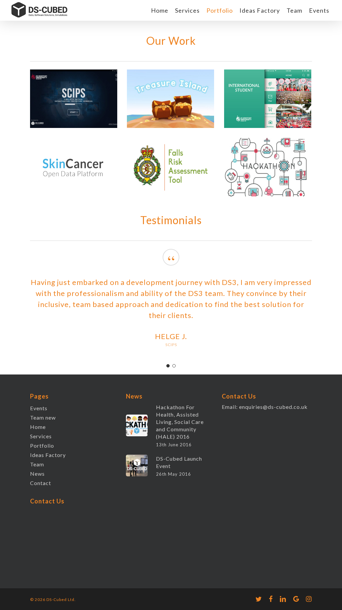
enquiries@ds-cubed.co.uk (273, 407)
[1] (168, 365)
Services (41, 436)
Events (38, 408)
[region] (171, 305)
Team (37, 464)
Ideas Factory (48, 455)
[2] (174, 365)
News (37, 473)
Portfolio (42, 445)
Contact (40, 483)
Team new (43, 417)
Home (38, 427)
